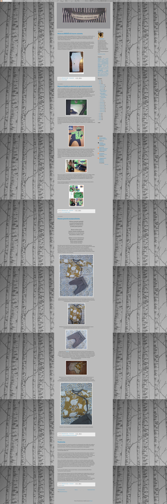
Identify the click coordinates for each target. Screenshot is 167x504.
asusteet (102, 59)
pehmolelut (99, 71)
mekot (101, 68)
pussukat (102, 72)
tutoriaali (101, 74)
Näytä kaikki (106, 164)
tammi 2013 (102, 111)
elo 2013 (101, 100)
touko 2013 (102, 105)
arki (103, 58)
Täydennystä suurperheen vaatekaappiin (101, 161)
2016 (100, 80)
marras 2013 (102, 86)
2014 (100, 81)
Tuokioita (61, 442)
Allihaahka (101, 38)
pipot (99, 72)
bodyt (63, 435)
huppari (66, 212)
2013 (100, 83)
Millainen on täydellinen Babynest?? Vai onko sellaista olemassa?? (103, 149)
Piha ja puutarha (105, 71)
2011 (100, 114)
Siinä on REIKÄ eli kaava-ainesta (70, 33)
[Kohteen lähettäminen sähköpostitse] (76, 78)
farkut (107, 59)
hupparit (105, 61)
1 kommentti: (71, 210)
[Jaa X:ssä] (78, 78)
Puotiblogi (101, 147)
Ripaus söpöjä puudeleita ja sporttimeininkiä (75, 86)
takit (98, 74)
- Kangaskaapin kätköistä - (102, 159)
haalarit (99, 60)
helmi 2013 (102, 110)
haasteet (103, 60)
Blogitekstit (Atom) (63, 491)
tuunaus (104, 74)
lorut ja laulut (72, 435)
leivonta (99, 67)
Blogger (91, 500)
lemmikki (102, 67)
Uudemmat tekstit (61, 489)
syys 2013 (102, 89)
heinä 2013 (102, 102)
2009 (100, 118)
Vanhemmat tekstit (91, 489)
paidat (107, 70)
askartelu (99, 59)
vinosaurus (101, 153)
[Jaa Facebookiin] (79, 78)
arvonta (107, 58)
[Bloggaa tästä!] (77, 78)
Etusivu (76, 489)
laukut (104, 66)
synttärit (106, 73)
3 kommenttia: (71, 78)
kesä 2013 (102, 103)
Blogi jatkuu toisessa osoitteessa (103, 155)
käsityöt (100, 65)
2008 (100, 119)
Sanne (67, 351)
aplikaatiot (99, 58)
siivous (104, 73)
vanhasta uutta (102, 75)
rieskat (101, 73)
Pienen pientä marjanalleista (69, 219)
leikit (107, 66)
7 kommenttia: (71, 433)
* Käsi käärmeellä (102, 144)
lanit (107, 65)
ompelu (66, 79)
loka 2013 (102, 87)
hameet (107, 60)
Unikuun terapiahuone (102, 143)
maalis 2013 (102, 108)
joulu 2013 (102, 84)
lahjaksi (104, 65)
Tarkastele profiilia (101, 54)
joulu (107, 61)
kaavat (63, 79)
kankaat (68, 435)
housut (63, 212)
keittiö (102, 63)
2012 (100, 113)
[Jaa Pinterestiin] (81, 78)
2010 (100, 116)
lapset (63, 485)
